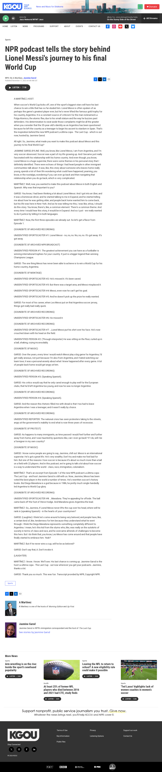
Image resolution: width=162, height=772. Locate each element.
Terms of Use (62, 730)
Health (46, 683)
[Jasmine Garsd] (10, 630)
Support (54, 26)
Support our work (130, 730)
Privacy (93, 730)
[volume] (13, 18)
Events (79, 26)
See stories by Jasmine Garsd (34, 632)
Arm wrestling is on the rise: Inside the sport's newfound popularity (21, 667)
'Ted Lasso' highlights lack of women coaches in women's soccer (137, 689)
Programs (39, 26)
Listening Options (97, 736)
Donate (153, 6)
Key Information (63, 736)
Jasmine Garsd (29, 78)
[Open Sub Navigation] (19, 26)
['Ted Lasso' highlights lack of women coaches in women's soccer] (139, 670)
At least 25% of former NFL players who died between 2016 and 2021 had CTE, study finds (61, 689)
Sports (8, 39)
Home (5, 26)
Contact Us (94, 26)
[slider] (17, 18)
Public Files (61, 742)
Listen (14, 26)
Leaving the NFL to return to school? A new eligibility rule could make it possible (98, 667)
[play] (6, 18)
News (25, 26)
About (67, 26)
